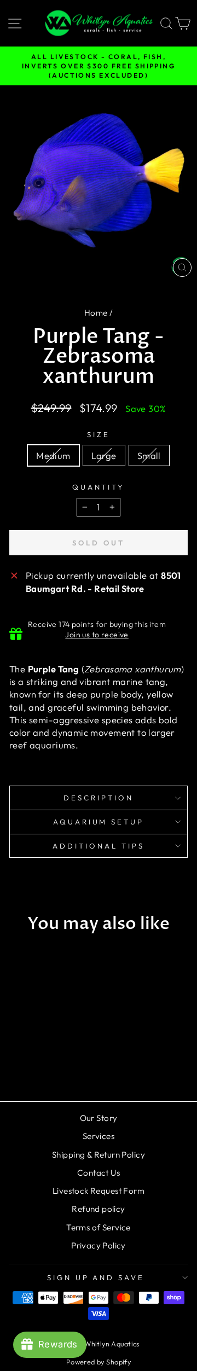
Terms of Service (98, 1227)
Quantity (98, 487)
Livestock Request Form (98, 1191)
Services (98, 1136)
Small (149, 455)
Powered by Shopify (98, 1361)
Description (98, 797)
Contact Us (98, 1172)
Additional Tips (98, 845)
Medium (53, 455)
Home (96, 312)
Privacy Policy (98, 1245)
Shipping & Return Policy (98, 1154)
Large (104, 455)
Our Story (99, 1118)
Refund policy (98, 1209)
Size (98, 434)
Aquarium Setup (98, 821)
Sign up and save (96, 1277)
